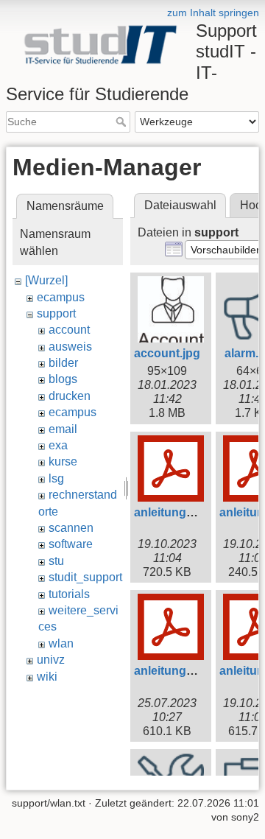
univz (51, 659)
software (71, 544)
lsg (56, 478)
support (56, 313)
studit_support (85, 577)
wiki (47, 676)
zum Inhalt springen (213, 12)
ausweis (70, 346)
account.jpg (167, 353)
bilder (63, 363)
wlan (61, 643)
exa (58, 445)
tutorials (69, 594)
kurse (63, 461)
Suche (123, 121)
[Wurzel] (46, 280)
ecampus (61, 297)
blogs (63, 379)
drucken (70, 396)
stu (56, 561)
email (63, 429)
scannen (71, 528)
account (69, 329)
